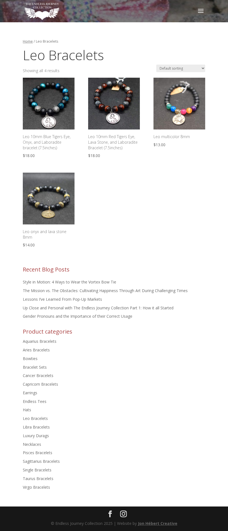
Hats (27, 409)
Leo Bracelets (35, 418)
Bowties (30, 358)
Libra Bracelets (36, 427)
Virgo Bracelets (36, 487)
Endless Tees (34, 401)
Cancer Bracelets (38, 375)
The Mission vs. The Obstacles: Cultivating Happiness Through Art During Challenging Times (105, 290)
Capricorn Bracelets (40, 384)
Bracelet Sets (35, 367)
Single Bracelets (37, 470)
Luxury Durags (36, 435)
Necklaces (32, 444)
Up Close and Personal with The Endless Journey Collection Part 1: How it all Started (98, 307)
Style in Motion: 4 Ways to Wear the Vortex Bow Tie (69, 282)
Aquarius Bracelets (39, 341)
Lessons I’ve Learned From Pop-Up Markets (62, 299)
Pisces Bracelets (37, 452)
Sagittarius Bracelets (41, 461)
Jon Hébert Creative (157, 523)
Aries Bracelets (36, 350)
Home (28, 41)
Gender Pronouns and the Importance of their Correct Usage (77, 316)
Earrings (30, 392)
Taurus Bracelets (38, 478)
